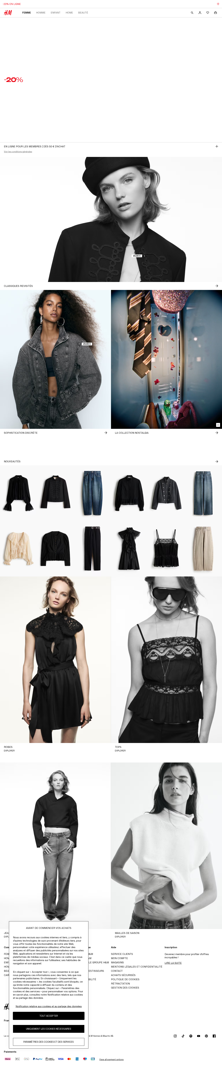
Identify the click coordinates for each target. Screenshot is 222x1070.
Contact (117, 971)
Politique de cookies (125, 979)
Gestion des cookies (125, 987)
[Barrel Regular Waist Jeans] (92, 493)
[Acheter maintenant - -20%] (217, 146)
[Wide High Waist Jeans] (203, 493)
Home (69, 12)
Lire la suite (173, 963)
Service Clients (122, 954)
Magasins (117, 962)
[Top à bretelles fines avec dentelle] (166, 548)
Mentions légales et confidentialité (136, 966)
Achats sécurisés (123, 975)
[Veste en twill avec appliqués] (55, 493)
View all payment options (111, 1059)
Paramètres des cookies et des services (48, 1042)
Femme (26, 12)
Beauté (83, 12)
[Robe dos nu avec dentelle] (129, 548)
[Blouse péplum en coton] (129, 493)
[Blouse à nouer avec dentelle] (18, 548)
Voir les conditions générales (18, 151)
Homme (41, 12)
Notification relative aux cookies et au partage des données (49, 1006)
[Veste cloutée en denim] (166, 493)
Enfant (55, 12)
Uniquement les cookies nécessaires (48, 1029)
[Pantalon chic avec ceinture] (92, 548)
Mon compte (119, 958)
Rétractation (120, 983)
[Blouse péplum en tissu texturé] (55, 548)
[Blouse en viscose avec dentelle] (18, 493)
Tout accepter (48, 1016)
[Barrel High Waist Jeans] (203, 548)
